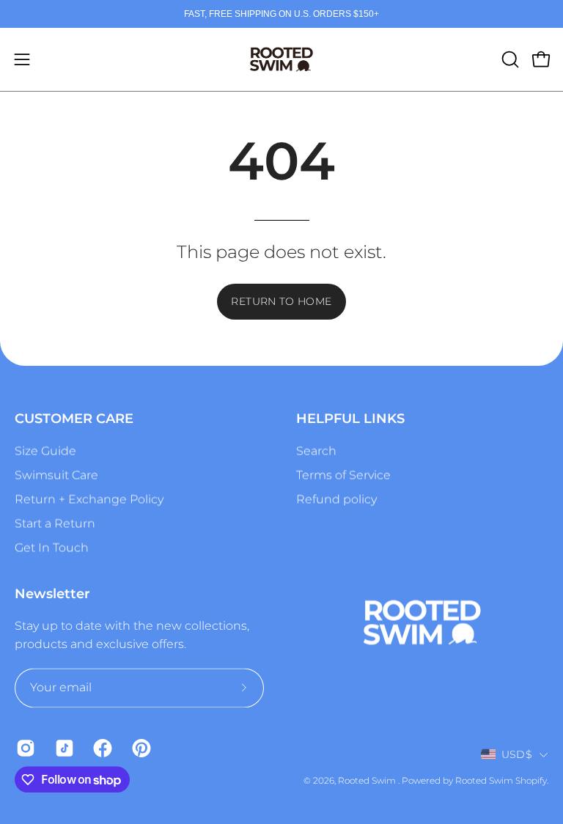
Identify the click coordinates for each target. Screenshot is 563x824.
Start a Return (55, 523)
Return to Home (281, 301)
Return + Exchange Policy (89, 499)
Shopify (531, 780)
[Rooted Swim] (281, 59)
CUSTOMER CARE (74, 418)
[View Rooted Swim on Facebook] (101, 748)
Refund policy (336, 499)
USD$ (516, 754)
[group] (281, 14)
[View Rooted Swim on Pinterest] (140, 748)
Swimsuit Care (56, 475)
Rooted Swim (368, 780)
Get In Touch (52, 547)
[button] (508, 59)
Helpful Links (350, 418)
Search (316, 450)
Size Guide (45, 450)
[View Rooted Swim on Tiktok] (63, 748)
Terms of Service (343, 475)
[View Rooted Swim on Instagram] (24, 748)
